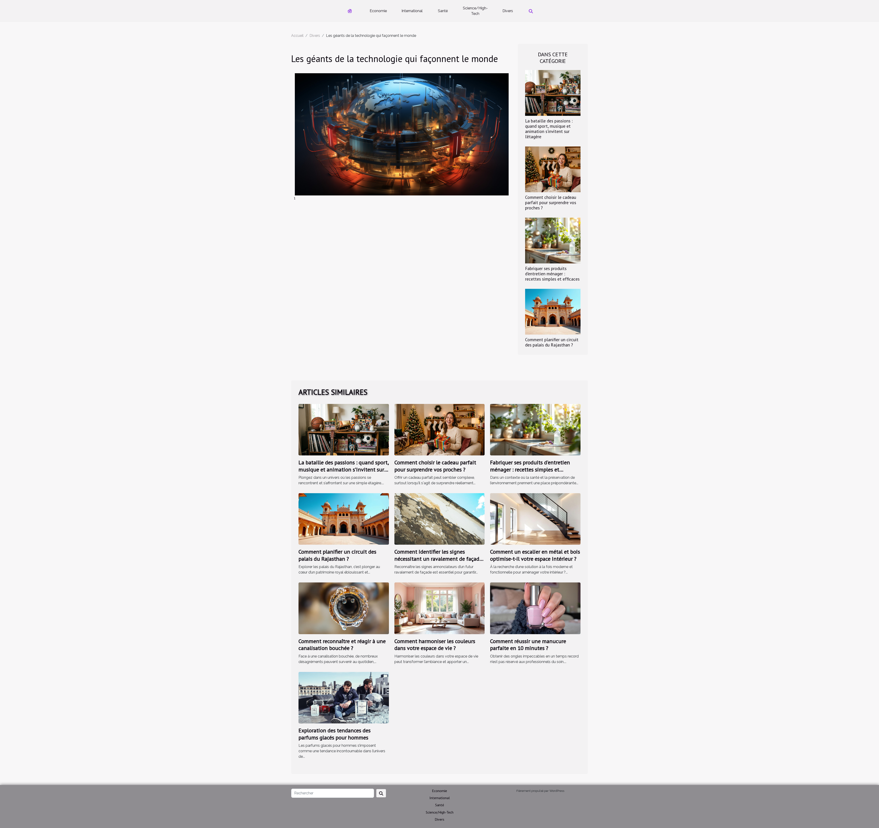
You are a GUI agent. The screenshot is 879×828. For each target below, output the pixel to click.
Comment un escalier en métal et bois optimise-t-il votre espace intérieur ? (535, 555)
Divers (507, 11)
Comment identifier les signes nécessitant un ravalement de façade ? (438, 558)
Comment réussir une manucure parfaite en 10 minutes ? (528, 645)
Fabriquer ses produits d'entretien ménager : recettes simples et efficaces (552, 273)
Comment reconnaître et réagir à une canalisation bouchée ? (342, 645)
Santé (443, 11)
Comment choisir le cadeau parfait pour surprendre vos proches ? (550, 202)
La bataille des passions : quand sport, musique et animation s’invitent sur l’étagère (549, 128)
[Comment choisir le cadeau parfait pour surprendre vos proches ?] (553, 169)
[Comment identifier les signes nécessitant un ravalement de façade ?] (439, 519)
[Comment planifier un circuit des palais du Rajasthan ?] (553, 311)
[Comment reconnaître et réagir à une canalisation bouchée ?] (343, 608)
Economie (378, 11)
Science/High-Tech (475, 11)
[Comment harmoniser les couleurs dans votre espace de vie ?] (439, 608)
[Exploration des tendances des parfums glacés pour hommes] (343, 697)
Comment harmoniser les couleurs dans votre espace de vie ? (434, 645)
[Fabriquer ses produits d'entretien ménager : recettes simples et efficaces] (553, 240)
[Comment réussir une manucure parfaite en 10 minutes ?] (535, 608)
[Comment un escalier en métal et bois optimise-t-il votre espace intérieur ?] (535, 519)
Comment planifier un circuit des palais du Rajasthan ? (551, 342)
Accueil (297, 35)
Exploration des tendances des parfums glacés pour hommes (334, 734)
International (412, 11)
